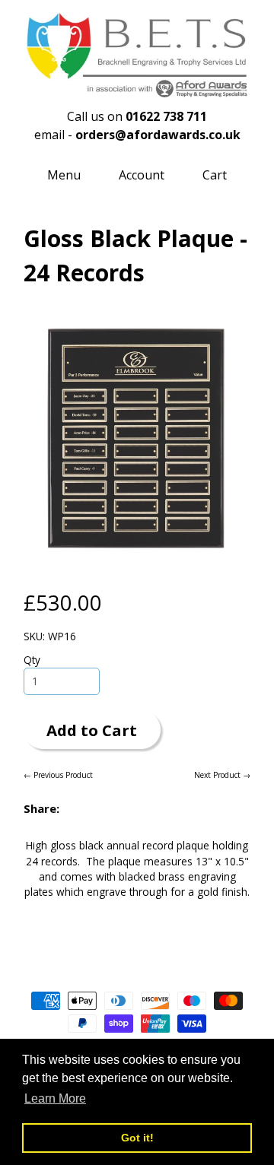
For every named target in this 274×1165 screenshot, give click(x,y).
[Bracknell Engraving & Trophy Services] (137, 90)
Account (141, 175)
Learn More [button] (55, 1098)
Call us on (137, 116)
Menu (64, 175)
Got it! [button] (137, 1138)
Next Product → (222, 775)
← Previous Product (58, 775)
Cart (214, 175)
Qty (32, 659)
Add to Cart (91, 730)
